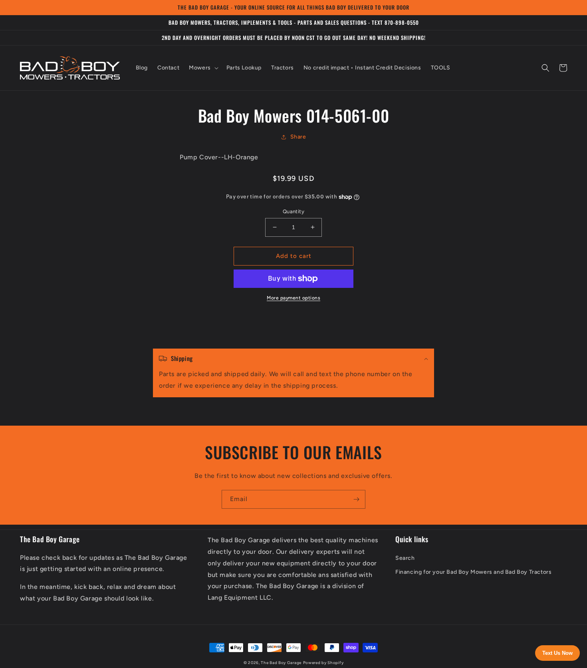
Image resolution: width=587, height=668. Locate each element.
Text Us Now (557, 653)
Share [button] (298, 136)
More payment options (293, 298)
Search (405, 558)
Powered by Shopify (323, 662)
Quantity (293, 211)
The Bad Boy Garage (281, 662)
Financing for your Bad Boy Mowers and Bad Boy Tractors (473, 572)
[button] (203, 67)
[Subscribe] (356, 499)
